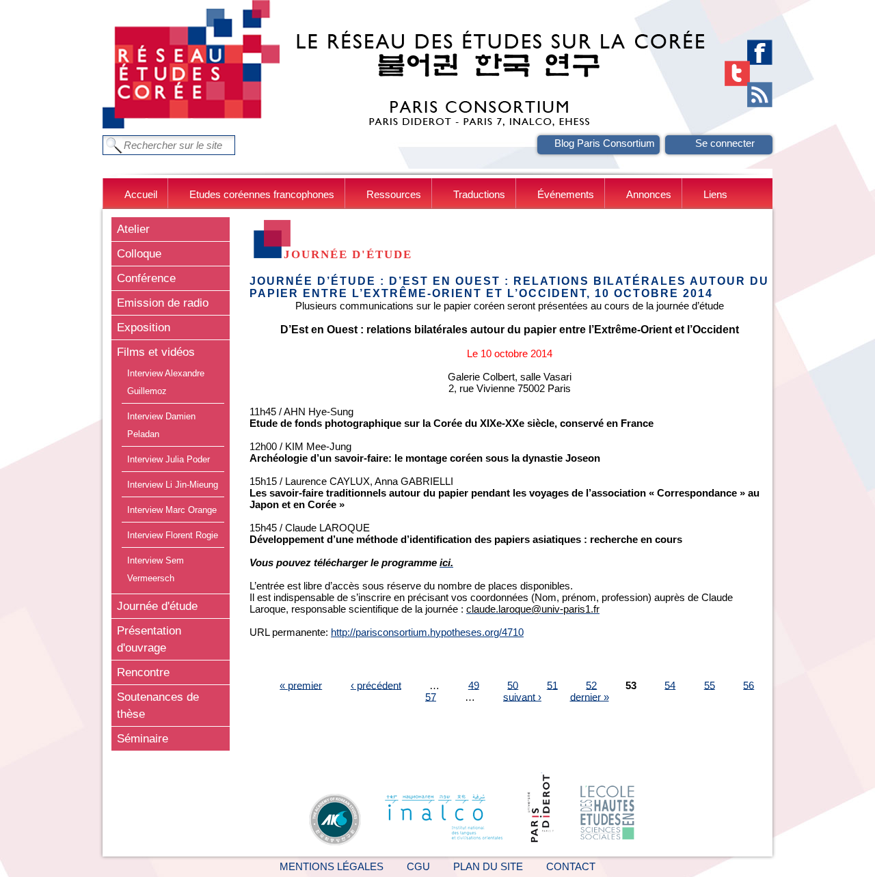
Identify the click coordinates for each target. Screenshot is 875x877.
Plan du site (488, 866)
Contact (570, 866)
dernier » (589, 696)
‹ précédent (376, 685)
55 (709, 685)
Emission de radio (162, 302)
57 (430, 696)
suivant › (522, 696)
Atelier (133, 229)
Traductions (479, 194)
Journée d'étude (157, 606)
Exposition (143, 327)
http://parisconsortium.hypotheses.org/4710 (427, 632)
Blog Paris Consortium (604, 143)
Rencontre (143, 672)
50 (512, 685)
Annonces (648, 194)
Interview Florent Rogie (172, 535)
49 (473, 685)
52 (591, 685)
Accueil (140, 194)
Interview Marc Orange (172, 510)
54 (669, 685)
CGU (418, 866)
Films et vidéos (156, 352)
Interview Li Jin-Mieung (172, 484)
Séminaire (142, 738)
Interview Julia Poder (168, 459)
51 (552, 685)
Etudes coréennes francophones (261, 194)
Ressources (393, 194)
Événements (565, 194)
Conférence (146, 278)
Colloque (139, 253)
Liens (715, 194)
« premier (301, 685)
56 (748, 685)
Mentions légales (331, 866)
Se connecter (725, 143)
